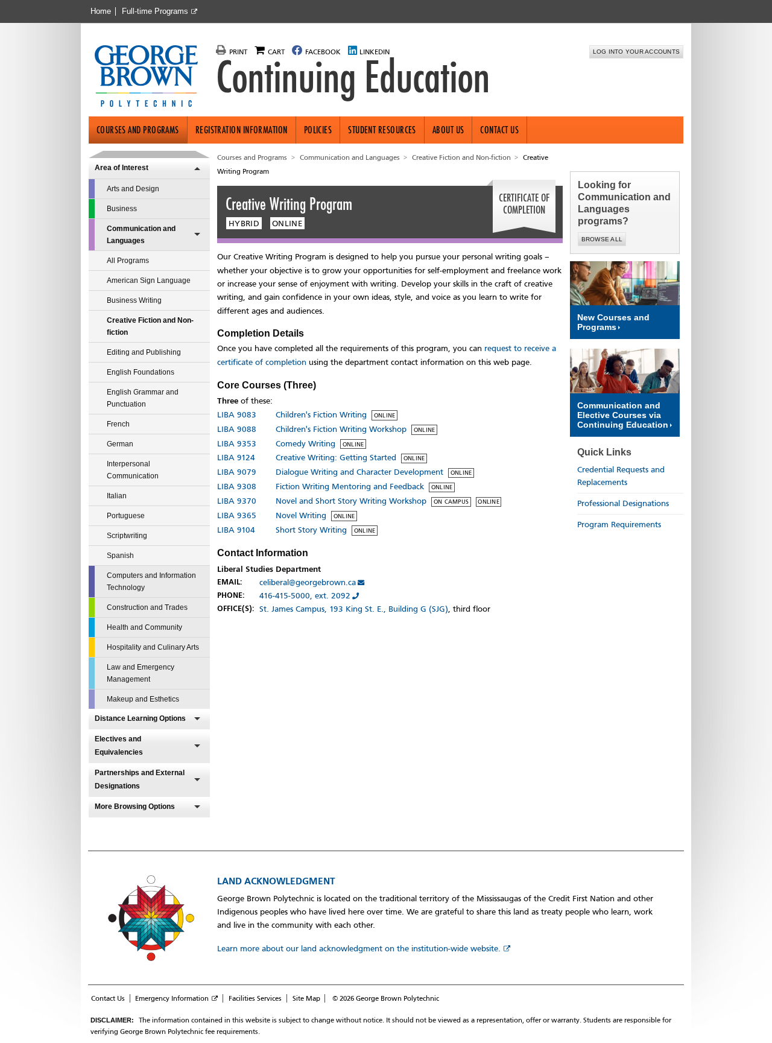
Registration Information (241, 130)
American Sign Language (149, 280)
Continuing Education (353, 77)
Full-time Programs (155, 11)
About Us (448, 130)
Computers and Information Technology (151, 581)
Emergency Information (172, 998)
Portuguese (126, 516)
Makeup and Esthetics (143, 699)
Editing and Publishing (144, 352)
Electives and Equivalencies (119, 745)
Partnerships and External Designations (140, 779)
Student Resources (382, 130)
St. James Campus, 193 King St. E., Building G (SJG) (353, 609)
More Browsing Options (135, 806)
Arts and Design (133, 189)
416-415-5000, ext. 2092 (304, 596)
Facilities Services (255, 998)
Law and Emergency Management (140, 673)
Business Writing (134, 300)
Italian (117, 496)
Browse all (602, 239)
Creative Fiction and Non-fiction (150, 326)
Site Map (306, 998)
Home (100, 11)
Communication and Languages (141, 234)
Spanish (120, 555)
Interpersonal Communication (133, 470)
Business (122, 208)
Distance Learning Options (140, 718)
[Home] (151, 77)
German (120, 444)
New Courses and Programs (613, 322)
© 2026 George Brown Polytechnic (385, 998)
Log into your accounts (636, 51)
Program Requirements (619, 524)
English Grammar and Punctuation (143, 398)
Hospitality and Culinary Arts (153, 647)
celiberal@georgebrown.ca (307, 582)
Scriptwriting (127, 535)
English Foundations (140, 372)
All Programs (128, 260)
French (118, 424)
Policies (318, 130)
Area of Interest (121, 167)
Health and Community (144, 627)
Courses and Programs (137, 130)
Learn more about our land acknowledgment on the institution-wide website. (359, 948)
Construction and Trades (147, 607)
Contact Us (499, 130)
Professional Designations (623, 503)
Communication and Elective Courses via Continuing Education (622, 415)
